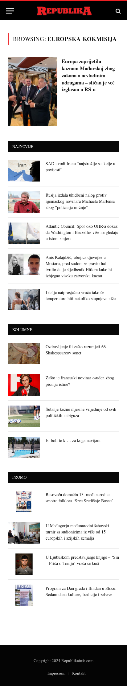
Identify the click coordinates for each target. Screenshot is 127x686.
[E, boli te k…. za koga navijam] (24, 447)
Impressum (56, 673)
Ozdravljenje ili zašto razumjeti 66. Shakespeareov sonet (76, 350)
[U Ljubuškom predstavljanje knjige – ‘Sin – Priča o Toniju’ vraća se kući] (24, 564)
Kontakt (79, 673)
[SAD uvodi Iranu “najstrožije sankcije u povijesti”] (24, 170)
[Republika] (63, 11)
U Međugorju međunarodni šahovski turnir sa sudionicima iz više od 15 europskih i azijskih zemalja (77, 532)
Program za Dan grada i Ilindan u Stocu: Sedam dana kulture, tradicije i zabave (81, 591)
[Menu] (10, 11)
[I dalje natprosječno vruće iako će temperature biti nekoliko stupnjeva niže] (24, 299)
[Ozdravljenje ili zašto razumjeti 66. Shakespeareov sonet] (24, 353)
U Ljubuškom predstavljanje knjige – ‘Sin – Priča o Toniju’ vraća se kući (82, 560)
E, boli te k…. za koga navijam (73, 440)
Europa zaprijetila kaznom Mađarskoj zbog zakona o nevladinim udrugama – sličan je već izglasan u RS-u (88, 75)
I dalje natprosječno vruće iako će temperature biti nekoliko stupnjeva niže (81, 295)
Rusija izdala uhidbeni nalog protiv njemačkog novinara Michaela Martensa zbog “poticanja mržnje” (80, 201)
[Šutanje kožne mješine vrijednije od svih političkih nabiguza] (24, 416)
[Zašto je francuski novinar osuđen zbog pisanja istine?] (24, 384)
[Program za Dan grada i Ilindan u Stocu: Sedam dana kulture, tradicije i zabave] (24, 595)
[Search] (117, 11)
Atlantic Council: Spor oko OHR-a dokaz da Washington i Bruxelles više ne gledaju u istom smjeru (82, 232)
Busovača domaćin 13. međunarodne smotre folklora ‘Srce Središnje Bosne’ (79, 498)
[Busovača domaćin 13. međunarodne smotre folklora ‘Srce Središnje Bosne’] (24, 501)
